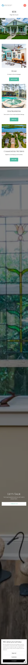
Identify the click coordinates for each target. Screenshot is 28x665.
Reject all (14, 653)
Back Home (14, 79)
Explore (14, 159)
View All (14, 119)
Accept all (14, 660)
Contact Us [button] (14, 503)
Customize (14, 657)
